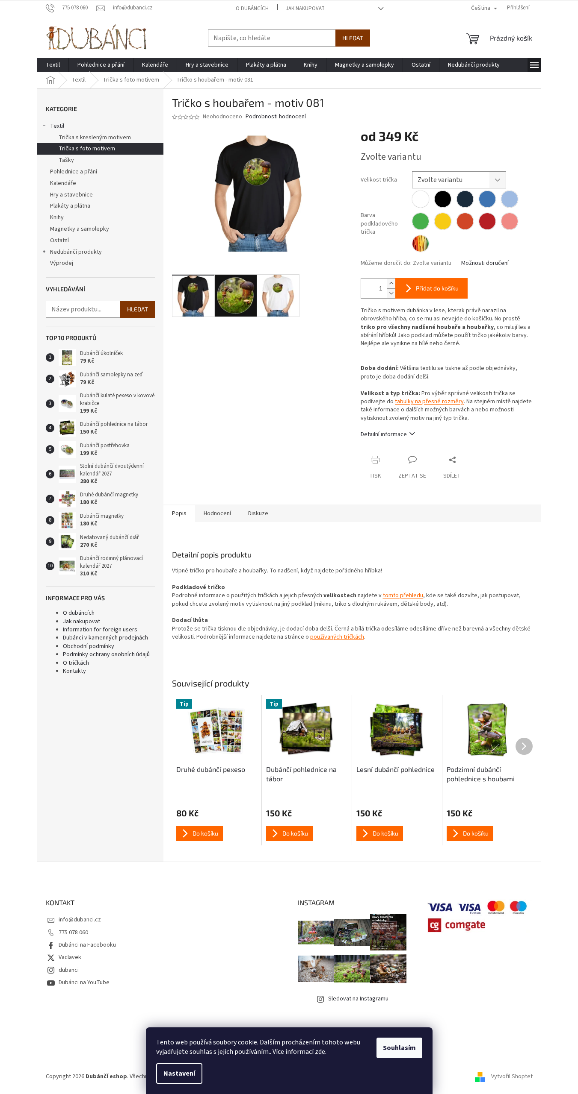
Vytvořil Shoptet (512, 1076)
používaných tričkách (337, 637)
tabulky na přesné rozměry (429, 401)
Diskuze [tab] (258, 513)
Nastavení (179, 1073)
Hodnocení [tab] (217, 513)
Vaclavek (70, 957)
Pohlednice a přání (73, 171)
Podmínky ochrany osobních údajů (106, 654)
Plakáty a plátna (70, 206)
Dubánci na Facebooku (87, 945)
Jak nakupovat (305, 8)
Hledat (352, 37)
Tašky (66, 160)
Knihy (57, 217)
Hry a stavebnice (71, 195)
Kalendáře (63, 183)
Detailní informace (384, 434)
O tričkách (76, 663)
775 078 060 (73, 932)
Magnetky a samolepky (79, 229)
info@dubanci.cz (80, 919)
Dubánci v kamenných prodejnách (105, 638)
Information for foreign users (100, 629)
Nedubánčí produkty (76, 252)
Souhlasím (399, 1048)
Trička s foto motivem (87, 148)
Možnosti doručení (485, 263)
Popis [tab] (179, 513)
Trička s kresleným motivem (95, 137)
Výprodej (61, 263)
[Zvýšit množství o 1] (391, 283)
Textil (57, 126)
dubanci (69, 970)
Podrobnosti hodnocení (276, 117)
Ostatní (59, 240)
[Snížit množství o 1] (391, 293)
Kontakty (74, 671)
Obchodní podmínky (88, 646)
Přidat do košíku (437, 288)
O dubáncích (252, 8)
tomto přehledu (403, 595)
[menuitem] (52, 65)
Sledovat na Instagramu (358, 998)
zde (320, 1051)
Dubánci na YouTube (84, 982)
